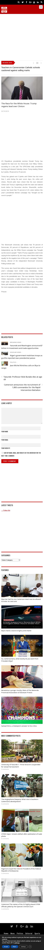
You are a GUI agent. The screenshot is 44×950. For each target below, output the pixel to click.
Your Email (4, 437)
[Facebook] (26, 2)
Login (38, 934)
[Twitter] (22, 2)
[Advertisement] (22, 37)
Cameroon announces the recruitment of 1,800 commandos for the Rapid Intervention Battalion (23, 384)
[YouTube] (34, 2)
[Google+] (30, 2)
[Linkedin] (37, 2)
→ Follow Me (5, 507)
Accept (6, 946)
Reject (14, 946)
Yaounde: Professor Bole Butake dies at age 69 (21, 375)
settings (17, 943)
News (13, 930)
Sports (37, 930)
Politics (13, 359)
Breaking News (15, 339)
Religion (21, 934)
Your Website (5, 445)
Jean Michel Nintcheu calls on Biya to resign (21, 67)
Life (14, 934)
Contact (30, 934)
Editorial (28, 930)
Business (7, 934)
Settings (23, 946)
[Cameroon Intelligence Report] (4, 11)
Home (6, 930)
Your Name (4, 428)
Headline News (15, 349)
